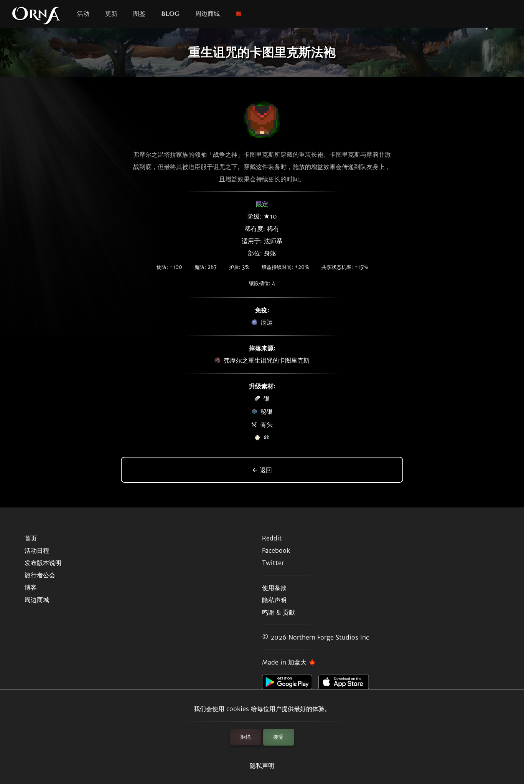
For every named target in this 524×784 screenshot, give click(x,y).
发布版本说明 (43, 563)
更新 (111, 14)
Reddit (272, 538)
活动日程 (37, 550)
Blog (170, 14)
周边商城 (207, 14)
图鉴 (139, 14)
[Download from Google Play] (290, 684)
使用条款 (274, 588)
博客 (31, 587)
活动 (83, 14)
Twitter (273, 563)
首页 (31, 538)
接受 (278, 737)
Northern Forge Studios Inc (328, 637)
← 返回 (262, 470)
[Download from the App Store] (346, 684)
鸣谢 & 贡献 (278, 612)
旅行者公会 (40, 575)
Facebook (276, 550)
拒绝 (245, 737)
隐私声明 (262, 765)
